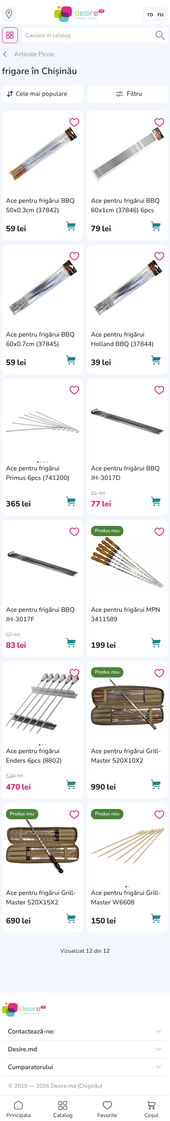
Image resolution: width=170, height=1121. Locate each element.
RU (161, 14)
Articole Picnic (34, 54)
